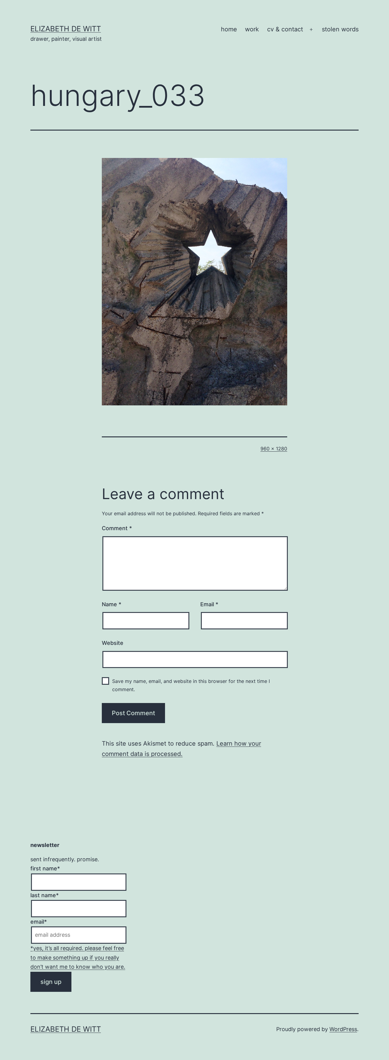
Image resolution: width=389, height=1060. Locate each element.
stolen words (340, 29)
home (229, 29)
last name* (44, 895)
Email (209, 604)
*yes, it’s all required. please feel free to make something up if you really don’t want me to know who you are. (77, 957)
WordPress (343, 1029)
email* (38, 921)
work (252, 29)
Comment (117, 528)
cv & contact (285, 29)
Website (112, 643)
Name (111, 604)
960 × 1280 (273, 449)
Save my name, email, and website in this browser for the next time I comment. (191, 685)
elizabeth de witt (65, 28)
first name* (45, 868)
